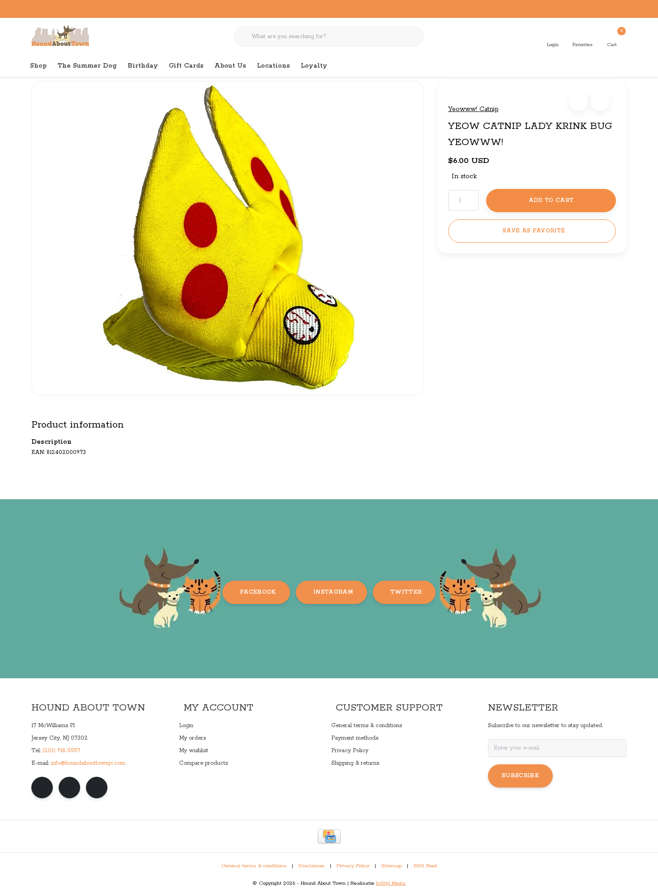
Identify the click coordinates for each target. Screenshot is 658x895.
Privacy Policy (353, 866)
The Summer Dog (87, 66)
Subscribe (520, 775)
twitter (406, 592)
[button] (578, 101)
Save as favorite (534, 230)
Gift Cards (186, 66)
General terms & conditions (253, 866)
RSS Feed (425, 866)
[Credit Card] (329, 836)
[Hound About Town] (60, 36)
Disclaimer (312, 866)
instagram (333, 592)
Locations (273, 66)
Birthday (143, 66)
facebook (258, 592)
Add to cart (550, 200)
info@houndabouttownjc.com (88, 763)
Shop (38, 66)
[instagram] (69, 787)
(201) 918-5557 (61, 750)
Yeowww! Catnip (473, 109)
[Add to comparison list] (600, 101)
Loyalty (314, 66)
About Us (230, 66)
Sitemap (391, 866)
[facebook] (42, 787)
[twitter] (96, 787)
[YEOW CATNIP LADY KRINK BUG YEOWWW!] (227, 238)
